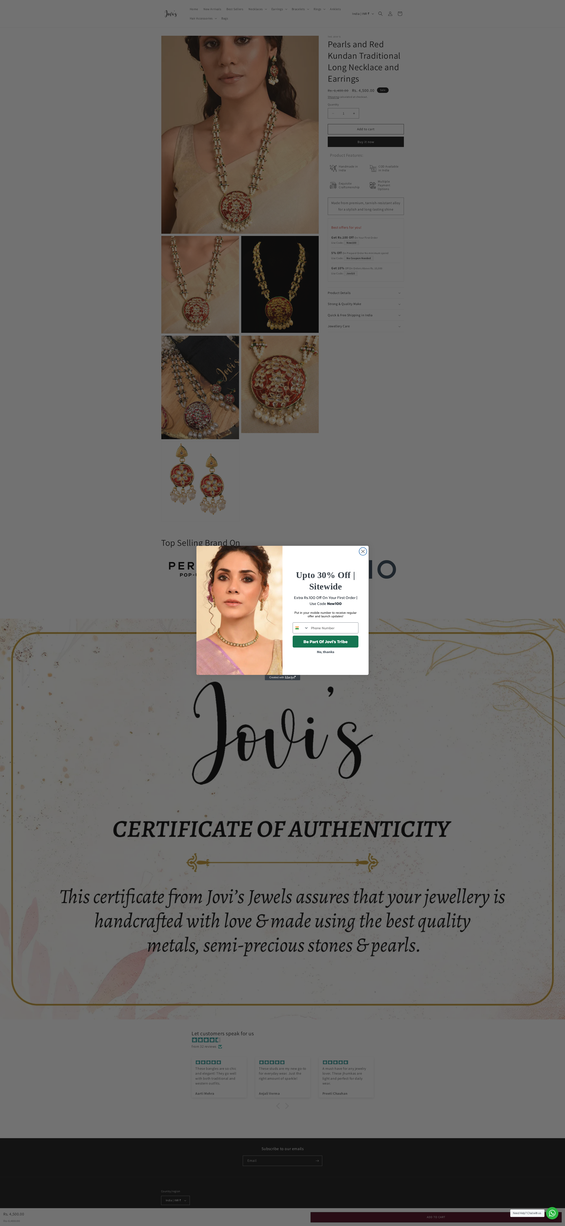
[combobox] (301, 628)
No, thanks (325, 651)
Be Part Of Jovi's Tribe (325, 641)
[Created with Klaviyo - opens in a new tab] (282, 677)
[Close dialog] (363, 551)
